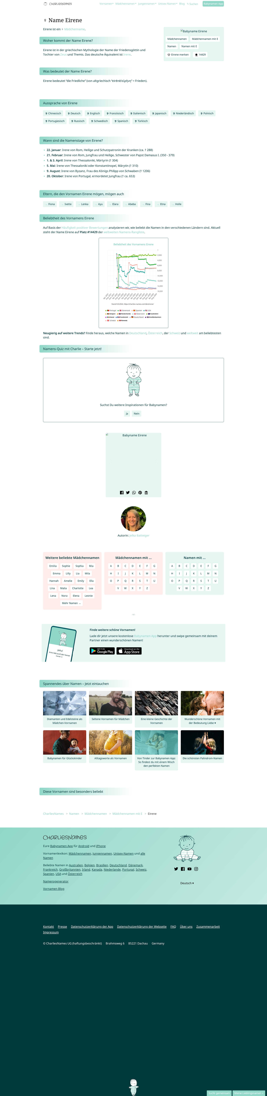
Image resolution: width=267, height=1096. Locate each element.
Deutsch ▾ (187, 883)
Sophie (66, 566)
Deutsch (75, 113)
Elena (76, 595)
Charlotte (77, 588)
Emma (56, 573)
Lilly (68, 573)
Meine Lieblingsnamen (247, 1093)
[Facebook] (182, 868)
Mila (87, 573)
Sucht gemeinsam (219, 1093)
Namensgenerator (56, 881)
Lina (52, 588)
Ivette (68, 204)
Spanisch (122, 121)
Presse (62, 926)
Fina (147, 204)
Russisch (78, 121)
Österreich (155, 333)
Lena (53, 595)
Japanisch (160, 113)
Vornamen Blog (53, 889)
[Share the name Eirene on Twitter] (127, 493)
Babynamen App (213, 3)
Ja (127, 413)
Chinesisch (54, 113)
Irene (127, 54)
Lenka (84, 204)
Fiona (51, 204)
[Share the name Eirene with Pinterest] (139, 493)
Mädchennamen (125, 3)
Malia (63, 588)
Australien (76, 865)
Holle (178, 204)
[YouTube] (189, 868)
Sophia (80, 566)
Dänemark (135, 865)
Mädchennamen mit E (205, 38)
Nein (136, 413)
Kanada (97, 869)
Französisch (116, 113)
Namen (171, 46)
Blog (182, 3)
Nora (64, 595)
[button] (110, 461)
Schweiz (174, 333)
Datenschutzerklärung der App (92, 926)
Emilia (53, 566)
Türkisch (142, 121)
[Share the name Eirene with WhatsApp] (133, 493)
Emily (81, 580)
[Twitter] (176, 868)
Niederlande (112, 869)
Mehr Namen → (71, 603)
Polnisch (208, 113)
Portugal (128, 869)
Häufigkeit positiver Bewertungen (85, 227)
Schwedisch (100, 121)
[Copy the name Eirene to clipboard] (146, 493)
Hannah (54, 580)
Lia (77, 573)
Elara (115, 204)
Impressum (51, 932)
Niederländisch (184, 113)
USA (58, 874)
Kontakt (48, 926)
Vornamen (106, 3)
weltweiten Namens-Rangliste (124, 232)
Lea (91, 588)
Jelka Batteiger (139, 535)
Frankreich (50, 869)
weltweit (192, 333)
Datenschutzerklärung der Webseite (142, 926)
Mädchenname (74, 29)
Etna (162, 204)
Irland (86, 869)
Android (83, 846)
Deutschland (137, 333)
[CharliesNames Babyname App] (58, 4)
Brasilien (102, 865)
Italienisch (139, 113)
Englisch (94, 113)
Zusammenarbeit (208, 926)
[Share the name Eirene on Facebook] (121, 493)
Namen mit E (189, 46)
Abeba (132, 204)
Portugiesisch (56, 121)
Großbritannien (70, 869)
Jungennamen (146, 3)
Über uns (186, 926)
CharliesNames (53, 814)
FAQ (173, 926)
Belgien (89, 865)
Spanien (48, 874)
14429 (202, 54)
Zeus (63, 54)
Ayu (100, 204)
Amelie (68, 580)
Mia (91, 566)
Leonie (89, 595)
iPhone (101, 846)
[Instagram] (196, 868)
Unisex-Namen (167, 3)
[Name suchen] (188, 4)
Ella (91, 580)
